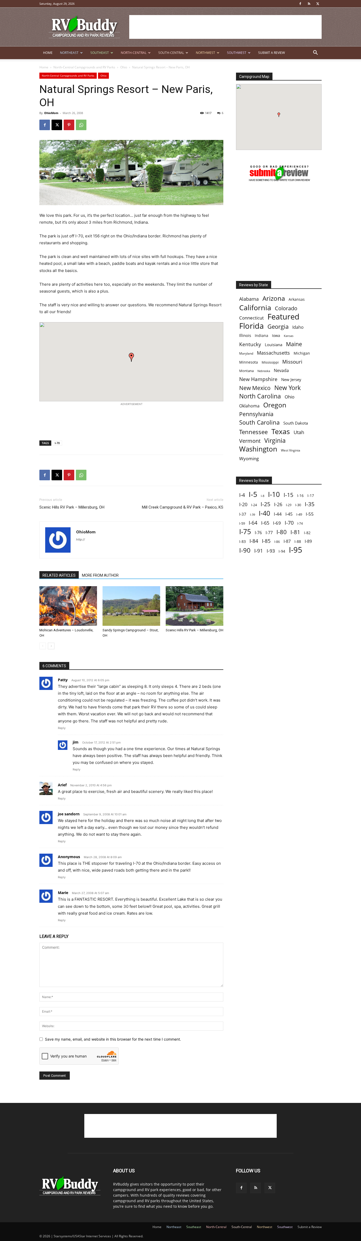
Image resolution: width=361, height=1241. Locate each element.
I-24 (254, 504)
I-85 (266, 541)
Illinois (245, 335)
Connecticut (251, 318)
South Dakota (295, 423)
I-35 (309, 504)
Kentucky (250, 344)
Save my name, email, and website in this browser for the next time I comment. (113, 1039)
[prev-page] (42, 646)
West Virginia (290, 450)
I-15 (288, 495)
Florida (251, 326)
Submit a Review (271, 52)
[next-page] (51, 646)
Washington (258, 449)
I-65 (265, 523)
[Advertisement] (225, 27)
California (255, 307)
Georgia (278, 326)
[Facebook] (300, 3)
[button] (315, 53)
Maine (294, 344)
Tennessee (253, 432)
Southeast (99, 52)
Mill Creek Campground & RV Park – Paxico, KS (182, 507)
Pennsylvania (256, 414)
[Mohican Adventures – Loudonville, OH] (68, 606)
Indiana (261, 335)
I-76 (258, 532)
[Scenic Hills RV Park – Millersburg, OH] (194, 606)
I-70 (57, 443)
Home (48, 52)
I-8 (262, 496)
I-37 (242, 514)
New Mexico (255, 388)
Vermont (250, 441)
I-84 (253, 541)
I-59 (242, 523)
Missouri (292, 361)
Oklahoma (249, 406)
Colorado (286, 308)
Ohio (123, 67)
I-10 (274, 494)
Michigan (302, 353)
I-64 (253, 522)
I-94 (282, 551)
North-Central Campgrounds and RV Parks (84, 67)
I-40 (264, 513)
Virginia (275, 440)
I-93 (271, 550)
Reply (62, 728)
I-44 (278, 514)
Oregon (274, 405)
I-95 (295, 550)
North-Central (133, 52)
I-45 (289, 514)
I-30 (298, 504)
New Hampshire (258, 379)
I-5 (253, 494)
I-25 (265, 504)
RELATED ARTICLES (59, 575)
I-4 (242, 495)
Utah (299, 432)
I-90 (245, 550)
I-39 (252, 514)
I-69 (277, 523)
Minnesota (248, 362)
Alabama (249, 299)
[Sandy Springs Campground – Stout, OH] (131, 606)
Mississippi (270, 362)
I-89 (308, 541)
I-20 (243, 504)
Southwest (236, 52)
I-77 (269, 532)
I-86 (277, 541)
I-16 (300, 495)
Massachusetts (273, 353)
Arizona (273, 298)
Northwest (205, 52)
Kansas (288, 336)
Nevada (281, 370)
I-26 (278, 504)
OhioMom (51, 113)
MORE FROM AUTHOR (100, 575)
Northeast (69, 52)
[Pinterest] (69, 125)
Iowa (276, 335)
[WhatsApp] (81, 125)
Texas (280, 431)
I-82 (307, 532)
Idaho (298, 327)
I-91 (258, 550)
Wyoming (249, 458)
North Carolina (260, 396)
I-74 (300, 523)
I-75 (245, 531)
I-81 (295, 532)
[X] (318, 3)
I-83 (242, 541)
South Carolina (259, 422)
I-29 (288, 505)
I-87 (287, 541)
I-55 (310, 514)
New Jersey (291, 379)
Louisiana (273, 344)
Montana (246, 370)
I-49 (299, 514)
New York (287, 388)
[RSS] (309, 3)
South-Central (171, 52)
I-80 (281, 532)
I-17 (310, 495)
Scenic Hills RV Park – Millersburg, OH (71, 507)
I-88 (297, 541)
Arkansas (297, 299)
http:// (80, 539)
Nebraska (263, 371)
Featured (283, 316)
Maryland (246, 353)
